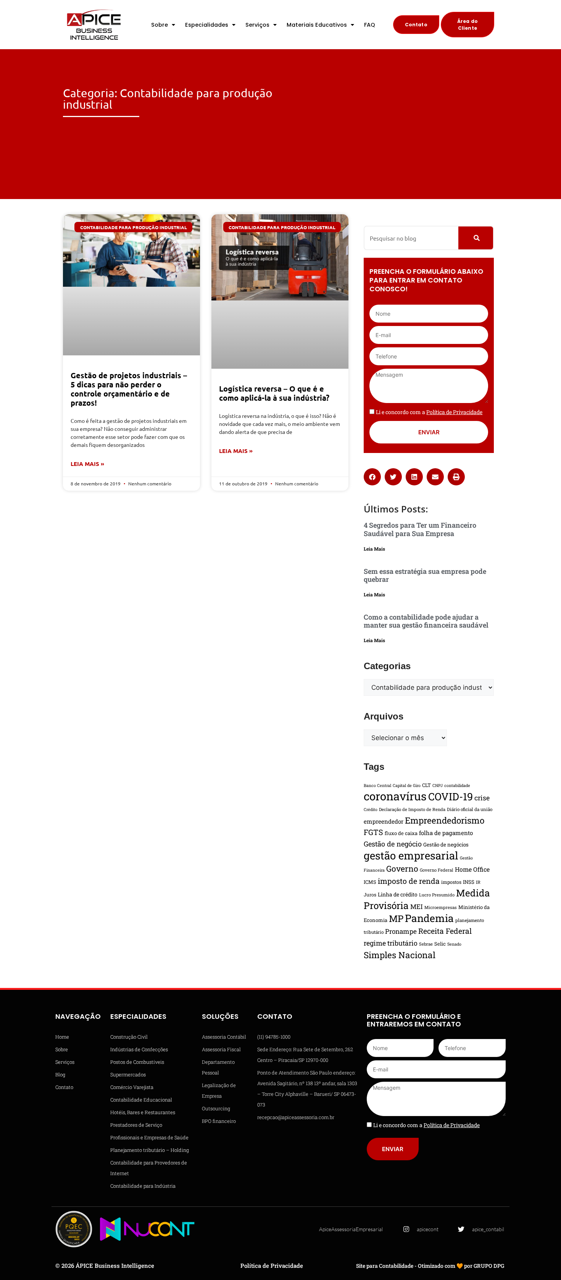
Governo (402, 868)
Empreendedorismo (444, 820)
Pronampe (401, 931)
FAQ (369, 25)
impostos (451, 882)
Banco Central (377, 785)
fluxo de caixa (401, 833)
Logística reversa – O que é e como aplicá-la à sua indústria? (274, 393)
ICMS (370, 881)
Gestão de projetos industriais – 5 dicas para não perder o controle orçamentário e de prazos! (129, 389)
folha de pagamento (446, 833)
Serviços (257, 25)
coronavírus (395, 796)
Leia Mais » (87, 463)
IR (478, 882)
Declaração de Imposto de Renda (412, 809)
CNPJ (437, 785)
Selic (440, 943)
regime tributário (391, 943)
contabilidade (457, 785)
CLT (426, 785)
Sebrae (426, 944)
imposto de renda (409, 881)
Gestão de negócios (446, 844)
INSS (468, 881)
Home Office (472, 869)
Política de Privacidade (271, 1265)
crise (482, 797)
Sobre (159, 25)
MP (396, 918)
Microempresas (440, 907)
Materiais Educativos (317, 25)
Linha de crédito (398, 894)
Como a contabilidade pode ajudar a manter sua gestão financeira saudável (426, 621)
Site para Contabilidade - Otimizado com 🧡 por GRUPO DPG (430, 1265)
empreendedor (383, 821)
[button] (372, 476)
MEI (416, 906)
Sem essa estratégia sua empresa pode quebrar (425, 575)
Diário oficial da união (469, 809)
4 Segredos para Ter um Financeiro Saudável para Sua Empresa (420, 529)
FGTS (373, 832)
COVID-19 (450, 796)
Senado (454, 944)
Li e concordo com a (429, 412)
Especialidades (206, 25)
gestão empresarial (411, 855)
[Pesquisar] (475, 237)
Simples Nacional (399, 954)
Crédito (370, 809)
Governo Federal (436, 870)
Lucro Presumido (437, 895)
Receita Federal (445, 931)
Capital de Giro (407, 785)
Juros (370, 894)
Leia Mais (374, 549)
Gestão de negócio (393, 843)
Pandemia (429, 918)
